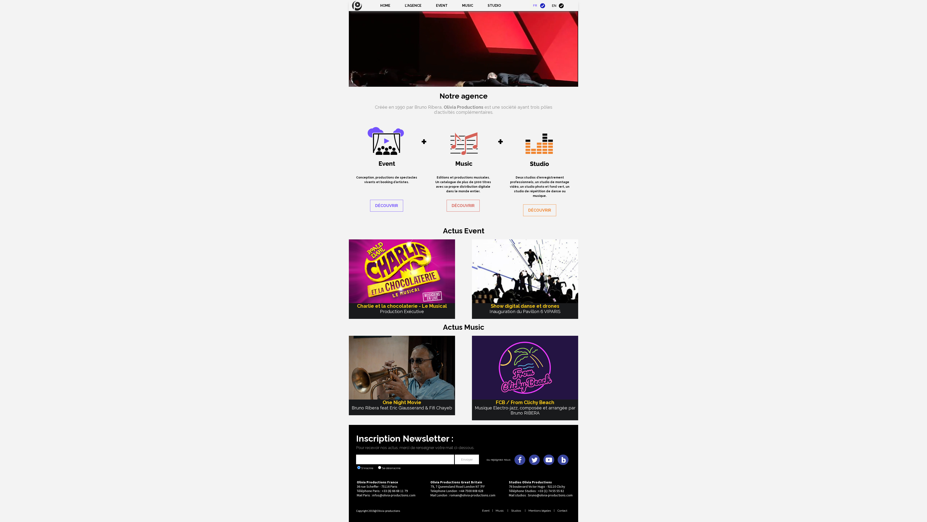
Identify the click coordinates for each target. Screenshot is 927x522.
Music (499, 510)
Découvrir (386, 205)
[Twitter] (534, 455)
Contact (562, 510)
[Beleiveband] (563, 455)
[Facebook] (520, 455)
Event (442, 5)
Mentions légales (539, 510)
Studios (516, 510)
